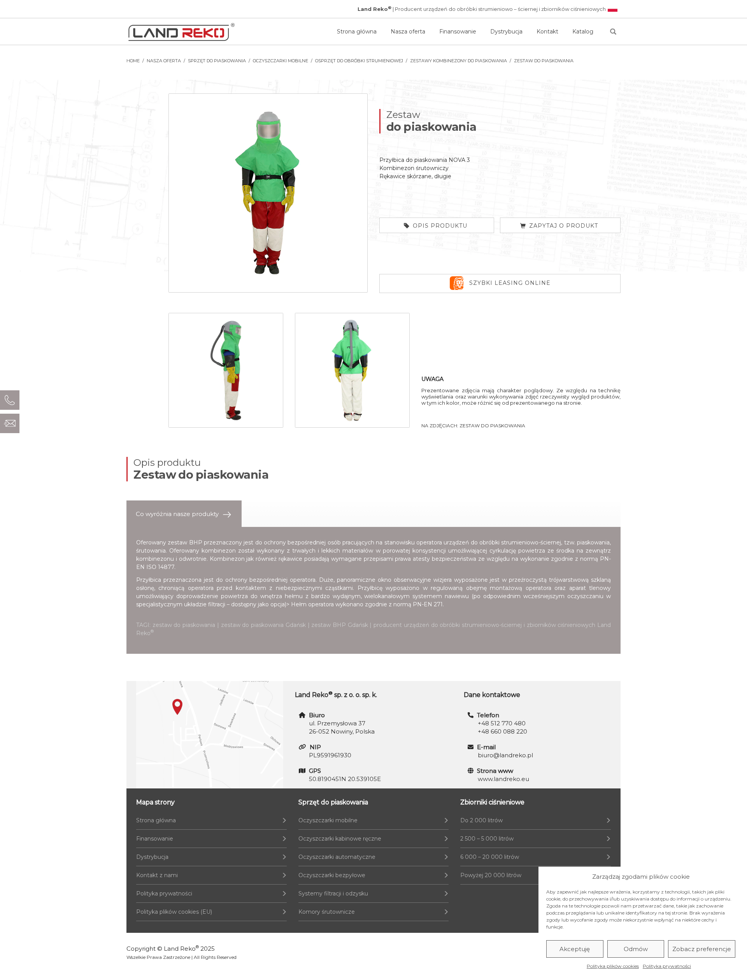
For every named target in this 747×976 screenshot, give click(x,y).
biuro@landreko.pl (505, 755)
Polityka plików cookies (613, 966)
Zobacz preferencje (701, 949)
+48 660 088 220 (502, 731)
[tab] (184, 513)
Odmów (636, 949)
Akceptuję (574, 949)
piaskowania (593, 542)
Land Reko (181, 948)
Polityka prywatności (667, 966)
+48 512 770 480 (502, 723)
